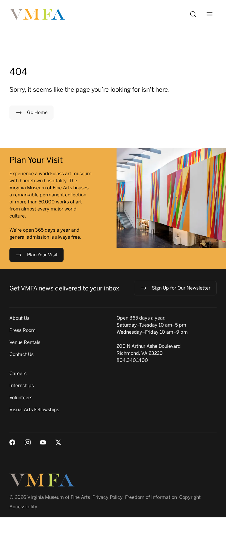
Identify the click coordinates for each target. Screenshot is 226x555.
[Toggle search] (193, 14)
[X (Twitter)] (58, 442)
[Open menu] (209, 14)
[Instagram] (28, 442)
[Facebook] (12, 442)
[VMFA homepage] (37, 14)
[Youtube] (43, 442)
